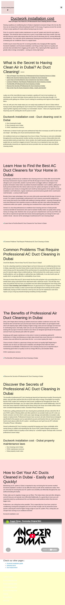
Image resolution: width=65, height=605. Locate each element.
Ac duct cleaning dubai (10, 580)
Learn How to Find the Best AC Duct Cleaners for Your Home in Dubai (28, 79)
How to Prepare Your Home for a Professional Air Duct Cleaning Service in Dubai (31, 75)
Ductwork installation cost (32, 18)
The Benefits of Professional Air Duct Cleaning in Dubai (23, 84)
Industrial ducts (11, 565)
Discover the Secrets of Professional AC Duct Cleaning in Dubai (26, 86)
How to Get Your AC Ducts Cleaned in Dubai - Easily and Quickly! (26, 88)
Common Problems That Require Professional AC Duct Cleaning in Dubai (29, 81)
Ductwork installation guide (15, 563)
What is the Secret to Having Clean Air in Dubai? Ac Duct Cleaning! (27, 77)
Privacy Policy (7, 597)
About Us (6, 600)
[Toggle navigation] (61, 7)
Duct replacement (12, 567)
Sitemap (5, 594)
